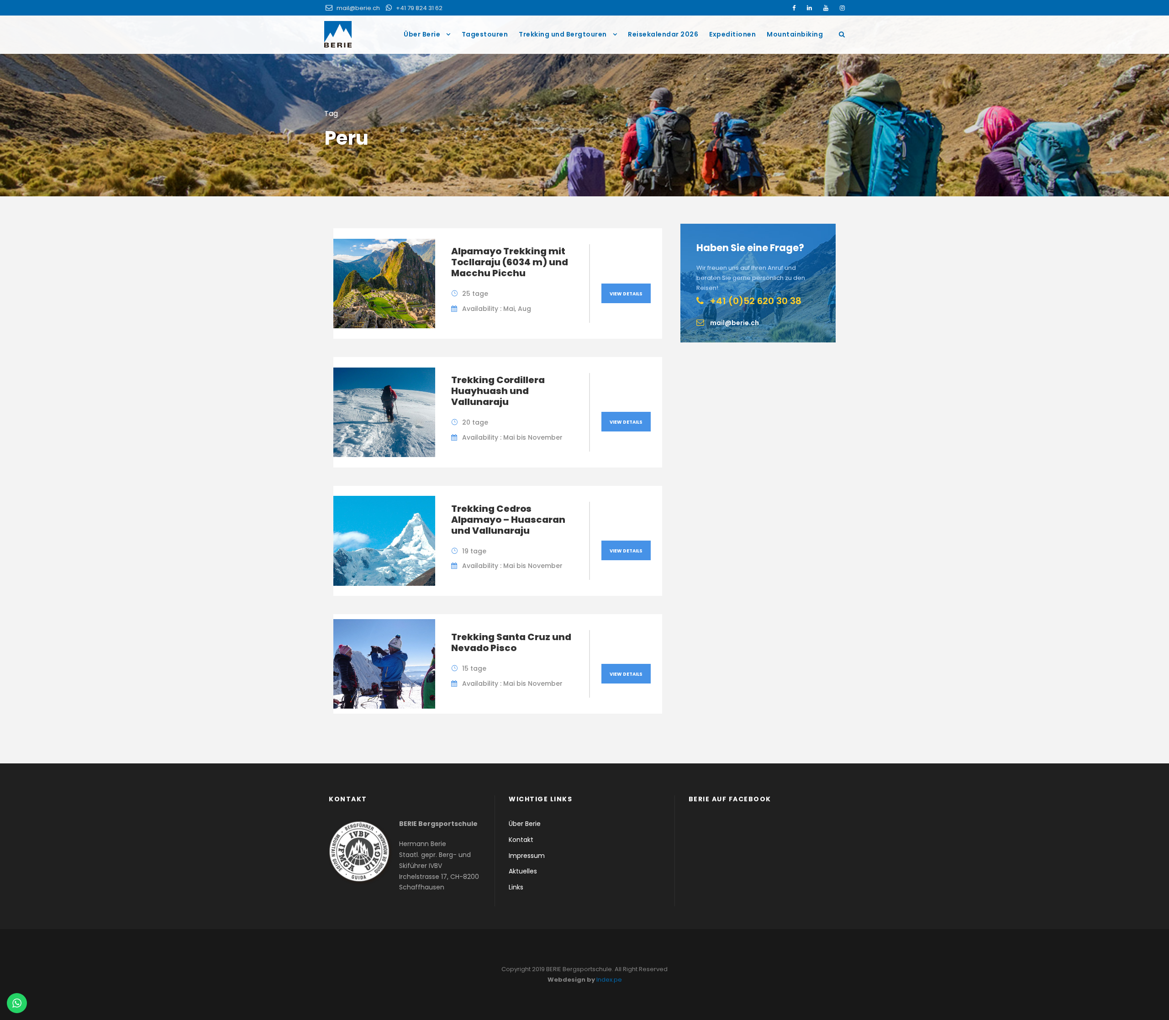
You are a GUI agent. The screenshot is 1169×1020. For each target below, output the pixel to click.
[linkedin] (809, 8)
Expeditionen (732, 34)
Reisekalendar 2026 (663, 34)
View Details (626, 293)
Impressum (527, 855)
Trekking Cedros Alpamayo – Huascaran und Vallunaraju (508, 519)
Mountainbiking (795, 34)
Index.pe (609, 979)
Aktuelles (523, 871)
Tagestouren (485, 34)
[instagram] (842, 8)
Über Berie (422, 34)
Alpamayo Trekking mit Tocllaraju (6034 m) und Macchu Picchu (509, 262)
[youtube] (825, 8)
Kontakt (521, 839)
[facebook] (793, 8)
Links (516, 887)
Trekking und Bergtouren (563, 34)
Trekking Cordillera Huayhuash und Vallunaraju (498, 390)
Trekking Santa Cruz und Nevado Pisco (511, 642)
